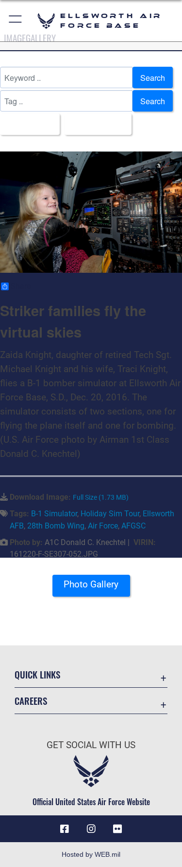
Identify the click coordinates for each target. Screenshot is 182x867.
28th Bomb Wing (55, 525)
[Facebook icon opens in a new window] (64, 829)
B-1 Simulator (54, 513)
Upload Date (95, 124)
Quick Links (37, 674)
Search (152, 77)
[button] (16, 20)
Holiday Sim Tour (110, 513)
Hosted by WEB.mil (91, 854)
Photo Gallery (91, 584)
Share (21, 286)
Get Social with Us (91, 745)
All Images (27, 124)
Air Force (103, 525)
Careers (31, 701)
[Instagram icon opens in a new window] (91, 829)
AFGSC (133, 525)
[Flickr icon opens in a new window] (117, 829)
